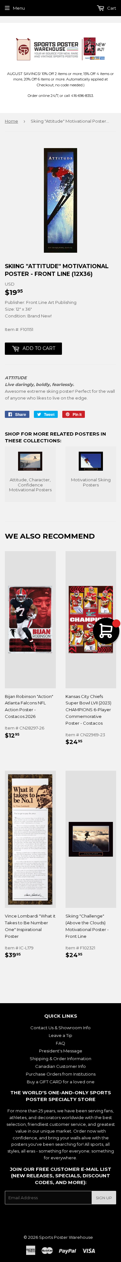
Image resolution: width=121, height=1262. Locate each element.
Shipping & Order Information (60, 1058)
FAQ (60, 1043)
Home (11, 121)
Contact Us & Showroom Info (60, 1027)
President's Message (60, 1050)
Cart (111, 8)
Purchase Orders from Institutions (61, 1074)
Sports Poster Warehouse (66, 1237)
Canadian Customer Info (60, 1066)
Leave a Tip (60, 1035)
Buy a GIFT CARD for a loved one (61, 1081)
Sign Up (104, 1197)
